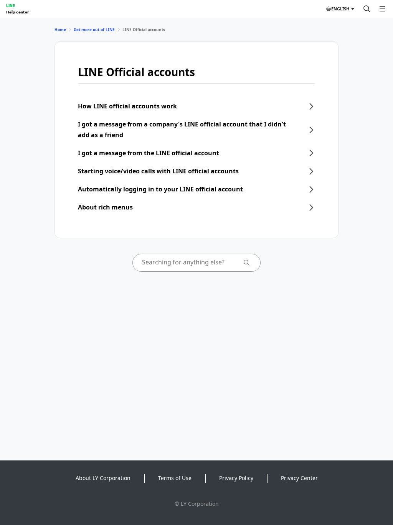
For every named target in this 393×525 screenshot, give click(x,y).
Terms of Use (175, 478)
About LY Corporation (103, 478)
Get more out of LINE (94, 29)
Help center (17, 12)
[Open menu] (382, 9)
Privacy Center (299, 478)
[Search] (367, 9)
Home (60, 29)
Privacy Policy (236, 478)
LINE (10, 5)
